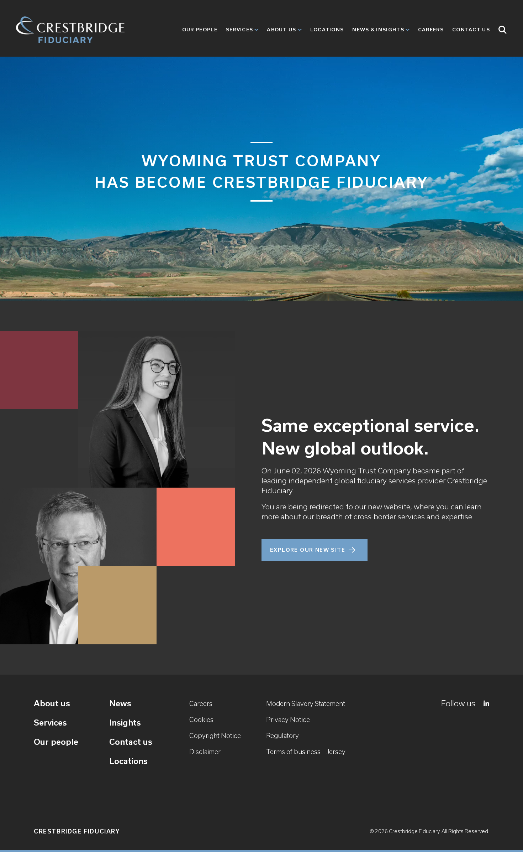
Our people (199, 29)
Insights (125, 722)
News (120, 703)
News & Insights (378, 29)
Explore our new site (307, 550)
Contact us (130, 741)
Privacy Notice (288, 719)
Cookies (201, 719)
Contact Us (471, 29)
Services (239, 29)
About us (52, 703)
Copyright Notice (215, 735)
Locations (327, 29)
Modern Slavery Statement (305, 703)
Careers (431, 29)
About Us (281, 29)
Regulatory (282, 735)
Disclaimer (205, 751)
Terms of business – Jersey (305, 751)
